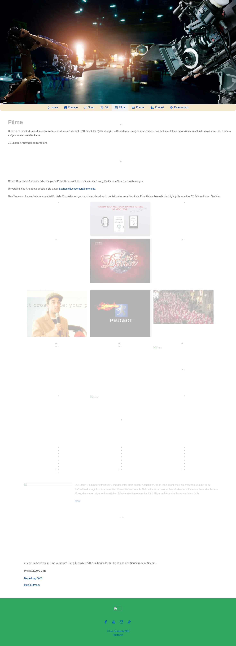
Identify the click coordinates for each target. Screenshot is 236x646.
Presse (139, 107)
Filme (121, 107)
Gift (106, 107)
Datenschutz (181, 107)
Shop (90, 107)
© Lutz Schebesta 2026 (118, 631)
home (54, 107)
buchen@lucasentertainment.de (77, 188)
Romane (72, 107)
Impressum (118, 635)
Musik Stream (32, 585)
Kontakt (159, 107)
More (78, 501)
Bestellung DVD (33, 578)
